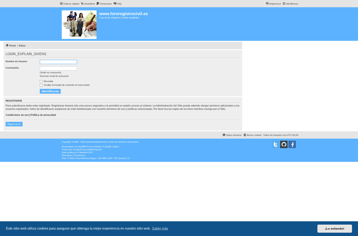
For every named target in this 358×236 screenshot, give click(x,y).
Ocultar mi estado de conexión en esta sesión (66, 85)
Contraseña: (12, 68)
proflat (70, 152)
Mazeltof (84, 152)
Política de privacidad (43, 115)
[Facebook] (292, 144)
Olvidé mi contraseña (50, 72)
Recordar (48, 81)
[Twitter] (275, 144)
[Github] (284, 144)
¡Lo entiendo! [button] (334, 228)
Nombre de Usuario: (17, 61)
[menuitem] (88, 3)
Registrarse (14, 124)
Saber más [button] (160, 228)
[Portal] (79, 24)
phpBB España (94, 149)
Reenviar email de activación (54, 76)
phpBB (81, 146)
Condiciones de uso (17, 115)
